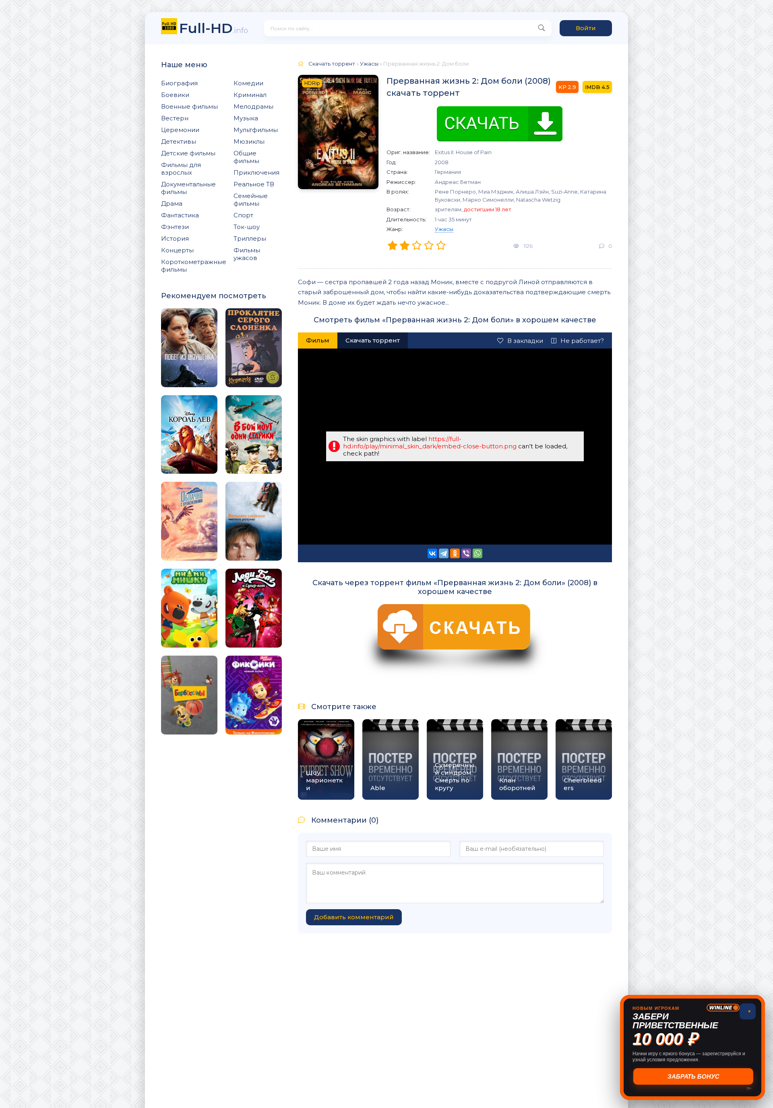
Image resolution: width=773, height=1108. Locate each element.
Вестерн (174, 118)
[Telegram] (444, 553)
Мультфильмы (256, 130)
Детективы (178, 141)
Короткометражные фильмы (193, 265)
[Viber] (466, 553)
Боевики (175, 95)
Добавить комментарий (354, 917)
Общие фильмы (246, 157)
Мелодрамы (253, 106)
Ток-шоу (247, 227)
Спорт (243, 215)
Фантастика (180, 215)
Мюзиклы (249, 141)
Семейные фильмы (251, 199)
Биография (179, 83)
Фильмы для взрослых (181, 168)
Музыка (246, 118)
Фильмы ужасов (247, 254)
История (175, 238)
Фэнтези (175, 227)
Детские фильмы (188, 153)
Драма (171, 203)
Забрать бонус (693, 1076)
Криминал (250, 95)
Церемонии (180, 130)
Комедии (248, 83)
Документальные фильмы (188, 188)
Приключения (256, 172)
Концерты (177, 250)
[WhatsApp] (477, 553)
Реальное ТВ (254, 184)
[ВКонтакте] (432, 553)
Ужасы (444, 229)
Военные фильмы (189, 106)
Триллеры (250, 238)
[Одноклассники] (455, 553)
